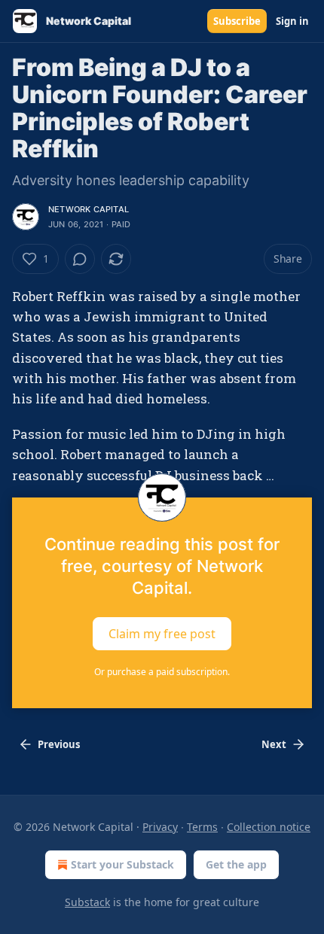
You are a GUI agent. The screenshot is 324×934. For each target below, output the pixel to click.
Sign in (292, 21)
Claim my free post (162, 633)
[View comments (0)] (80, 259)
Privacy (160, 827)
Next (273, 744)
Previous (59, 744)
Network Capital (88, 209)
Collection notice (268, 827)
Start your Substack (122, 864)
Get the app (236, 864)
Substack (87, 902)
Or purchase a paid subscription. (162, 671)
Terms (202, 827)
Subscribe (237, 21)
